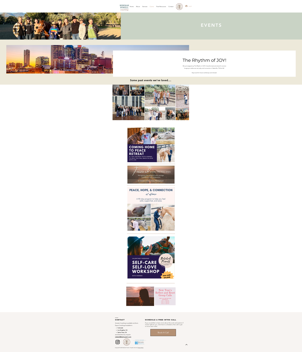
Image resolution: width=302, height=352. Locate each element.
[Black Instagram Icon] (117, 342)
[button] (145, 6)
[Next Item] (186, 102)
